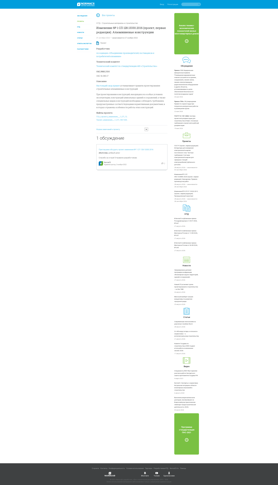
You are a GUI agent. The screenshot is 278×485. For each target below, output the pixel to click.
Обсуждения (82, 16)
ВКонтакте (145, 476)
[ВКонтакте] (146, 129)
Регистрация (172, 4)
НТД (78, 27)
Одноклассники (169, 476)
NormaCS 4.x (174, 468)
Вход (162, 4)
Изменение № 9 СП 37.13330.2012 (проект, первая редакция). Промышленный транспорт (186, 193)
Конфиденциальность (117, 468)
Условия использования (135, 468)
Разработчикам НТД (161, 468)
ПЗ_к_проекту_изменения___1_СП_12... (112, 117)
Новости (80, 32)
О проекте (95, 468)
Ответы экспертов (84, 43)
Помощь (183, 468)
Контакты (103, 468)
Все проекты (108, 15)
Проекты (80, 21)
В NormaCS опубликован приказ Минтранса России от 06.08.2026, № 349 (186, 245)
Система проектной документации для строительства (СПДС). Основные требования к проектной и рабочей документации (186, 120)
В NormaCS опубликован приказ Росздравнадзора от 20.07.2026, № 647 (185, 221)
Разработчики (83, 49)
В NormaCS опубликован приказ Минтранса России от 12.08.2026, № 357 (186, 233)
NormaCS (107, 162)
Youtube (157, 476)
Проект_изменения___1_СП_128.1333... (112, 120)
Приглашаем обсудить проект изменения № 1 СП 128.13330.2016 (126, 149)
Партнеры (148, 468)
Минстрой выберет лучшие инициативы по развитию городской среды (183, 299)
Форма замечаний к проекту (108, 129)
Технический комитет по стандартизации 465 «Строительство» (126, 66)
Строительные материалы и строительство (120, 23)
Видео (187, 366)
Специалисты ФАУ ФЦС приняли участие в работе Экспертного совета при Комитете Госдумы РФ (186, 373)
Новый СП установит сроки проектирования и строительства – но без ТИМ (186, 287)
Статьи (80, 38)
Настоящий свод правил (108, 85)
